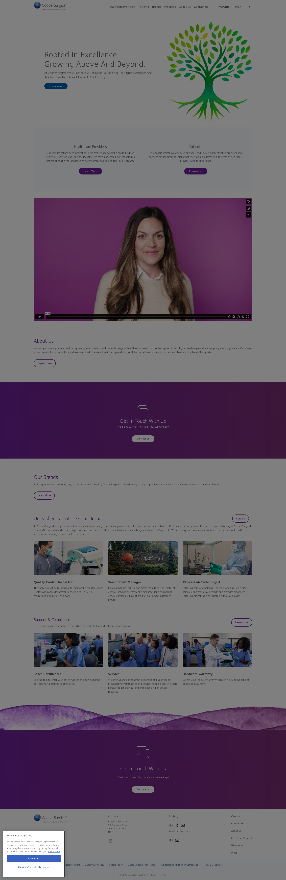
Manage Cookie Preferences (33, 867)
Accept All (33, 858)
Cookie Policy (54, 851)
